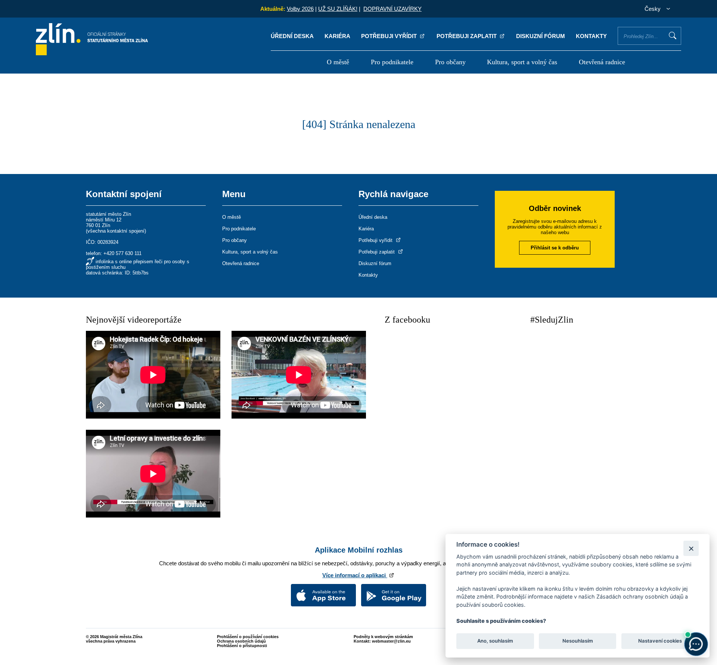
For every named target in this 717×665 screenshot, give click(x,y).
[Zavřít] (691, 548)
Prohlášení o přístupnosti (242, 645)
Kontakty (591, 36)
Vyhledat (672, 35)
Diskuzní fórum (540, 36)
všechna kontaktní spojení (116, 231)
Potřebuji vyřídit (389, 36)
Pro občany (450, 62)
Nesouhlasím (577, 641)
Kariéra (337, 36)
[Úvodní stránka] (92, 53)
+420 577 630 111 (122, 253)
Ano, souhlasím (495, 641)
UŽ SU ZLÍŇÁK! (337, 9)
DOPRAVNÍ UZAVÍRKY (392, 9)
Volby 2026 (300, 9)
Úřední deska (292, 36)
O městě (338, 62)
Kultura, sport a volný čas (522, 62)
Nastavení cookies (660, 641)
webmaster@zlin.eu (391, 641)
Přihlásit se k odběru (555, 248)
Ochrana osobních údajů (241, 641)
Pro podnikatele (392, 62)
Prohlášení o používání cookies (248, 636)
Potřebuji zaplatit (467, 36)
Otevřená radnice (602, 62)
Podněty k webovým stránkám (383, 636)
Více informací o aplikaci (354, 575)
